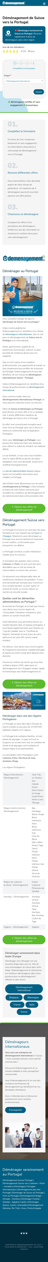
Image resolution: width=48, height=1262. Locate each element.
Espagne (7, 536)
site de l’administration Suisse (19, 471)
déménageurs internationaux (18, 334)
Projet (7, 75)
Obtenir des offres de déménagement (24, 508)
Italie (31, 1004)
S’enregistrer (15, 1109)
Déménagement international (24, 989)
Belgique (14, 997)
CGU (30, 1247)
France (36, 533)
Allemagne (33, 997)
